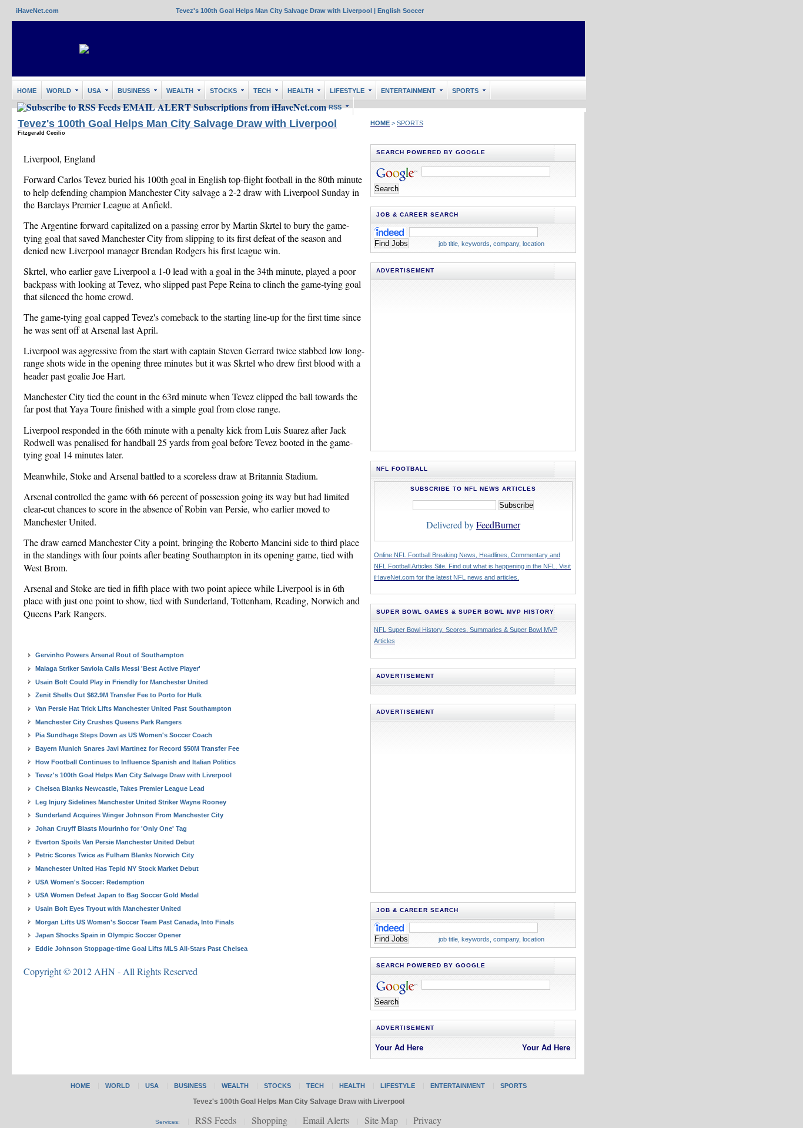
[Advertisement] (370, 48)
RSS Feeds (215, 1120)
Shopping (269, 1120)
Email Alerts (326, 1120)
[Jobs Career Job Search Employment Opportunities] (390, 231)
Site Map (381, 1120)
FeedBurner (498, 524)
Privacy (427, 1120)
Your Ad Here (399, 1047)
